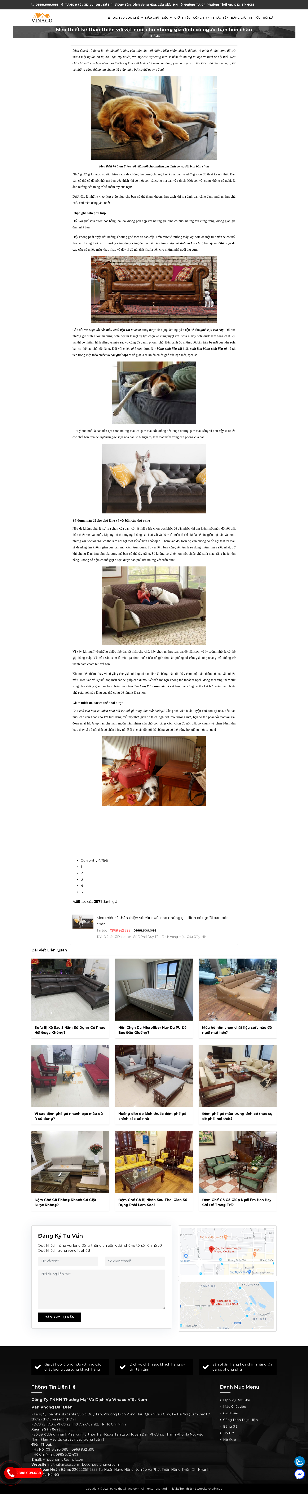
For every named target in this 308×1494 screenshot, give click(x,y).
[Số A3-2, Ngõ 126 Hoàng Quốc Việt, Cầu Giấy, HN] (227, 1251)
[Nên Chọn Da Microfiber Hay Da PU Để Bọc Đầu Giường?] (154, 990)
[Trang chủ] (108, 17)
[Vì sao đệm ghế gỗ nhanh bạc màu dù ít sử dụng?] (70, 1076)
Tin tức (254, 17)
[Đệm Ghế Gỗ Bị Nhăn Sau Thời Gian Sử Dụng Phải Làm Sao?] (154, 1162)
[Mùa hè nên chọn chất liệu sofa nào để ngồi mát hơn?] (238, 990)
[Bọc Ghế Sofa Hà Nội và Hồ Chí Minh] (41, 17)
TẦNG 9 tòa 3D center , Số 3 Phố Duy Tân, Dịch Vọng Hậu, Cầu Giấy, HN (121, 4)
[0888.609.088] (299, 1461)
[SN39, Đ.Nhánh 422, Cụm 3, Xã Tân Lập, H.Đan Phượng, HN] (227, 1306)
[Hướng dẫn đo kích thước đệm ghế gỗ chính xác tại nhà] (154, 1076)
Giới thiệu (182, 17)
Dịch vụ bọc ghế (126, 17)
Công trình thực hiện (211, 17)
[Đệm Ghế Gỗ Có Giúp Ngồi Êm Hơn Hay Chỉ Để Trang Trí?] (238, 1162)
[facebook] (299, 1474)
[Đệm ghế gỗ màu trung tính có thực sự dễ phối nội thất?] (238, 1076)
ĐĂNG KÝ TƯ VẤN (59, 1317)
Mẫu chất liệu (157, 17)
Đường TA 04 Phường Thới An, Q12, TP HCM (219, 4)
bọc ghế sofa (119, 355)
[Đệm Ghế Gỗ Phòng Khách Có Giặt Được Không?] (70, 1162)
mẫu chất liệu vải (117, 330)
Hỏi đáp (269, 17)
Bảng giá (238, 17)
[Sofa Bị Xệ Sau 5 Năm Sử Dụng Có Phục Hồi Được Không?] (70, 990)
